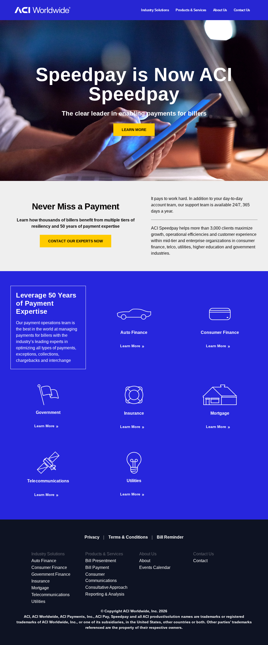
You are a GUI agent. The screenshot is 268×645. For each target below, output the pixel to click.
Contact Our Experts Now (75, 241)
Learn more (130, 346)
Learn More (134, 130)
